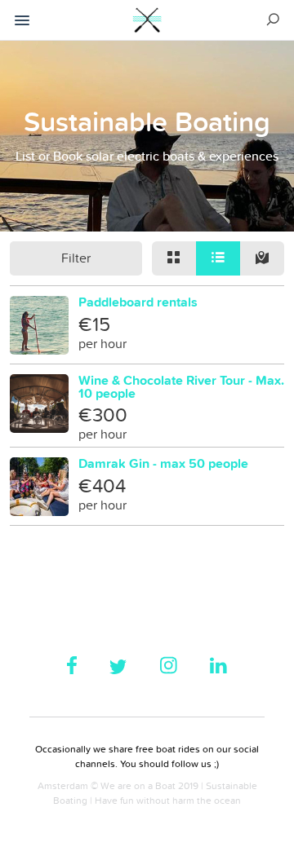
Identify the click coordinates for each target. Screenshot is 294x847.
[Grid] (174, 258)
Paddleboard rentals (138, 302)
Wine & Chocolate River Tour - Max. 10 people (181, 387)
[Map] (262, 258)
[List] (218, 258)
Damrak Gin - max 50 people (163, 463)
